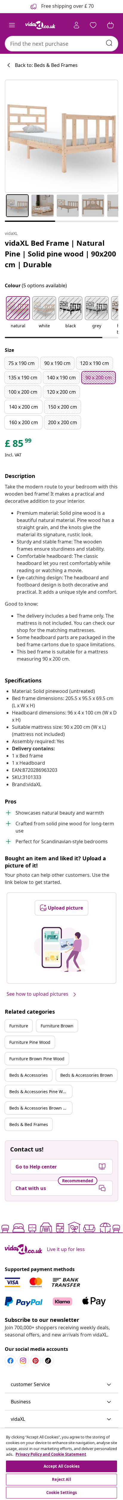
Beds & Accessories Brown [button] (86, 1075)
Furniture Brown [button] (57, 1026)
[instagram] (23, 1361)
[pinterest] (36, 1361)
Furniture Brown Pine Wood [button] (36, 1058)
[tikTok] (48, 1361)
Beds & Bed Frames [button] (28, 1124)
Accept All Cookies (61, 1466)
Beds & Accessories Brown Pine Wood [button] (40, 1108)
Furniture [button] (18, 1026)
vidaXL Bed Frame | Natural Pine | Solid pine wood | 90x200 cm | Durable (60, 253)
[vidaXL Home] (40, 25)
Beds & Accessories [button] (28, 1075)
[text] (18, 444)
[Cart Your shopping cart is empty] (110, 25)
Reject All (61, 1479)
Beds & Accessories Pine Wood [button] (39, 1091)
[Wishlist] (93, 25)
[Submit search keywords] (109, 43)
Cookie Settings (61, 1492)
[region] (61, 1464)
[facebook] (10, 1361)
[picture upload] (62, 949)
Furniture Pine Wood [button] (29, 1042)
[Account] (76, 25)
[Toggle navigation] (12, 25)
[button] (18, 316)
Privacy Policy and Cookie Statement (51, 1454)
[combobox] (61, 43)
